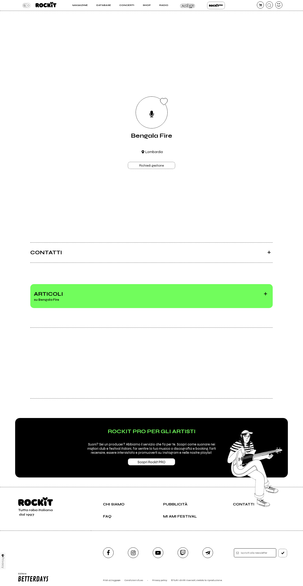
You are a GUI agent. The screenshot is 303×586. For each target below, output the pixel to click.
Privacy (3, 562)
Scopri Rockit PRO (151, 462)
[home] (46, 5)
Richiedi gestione (151, 166)
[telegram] (207, 552)
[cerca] (269, 5)
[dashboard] (278, 5)
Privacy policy (159, 580)
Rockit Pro (216, 5)
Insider (187, 5)
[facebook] (108, 552)
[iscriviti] (282, 553)
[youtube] (158, 552)
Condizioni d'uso (134, 580)
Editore (21, 575)
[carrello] (260, 5)
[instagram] (133, 552)
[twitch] (183, 552)
